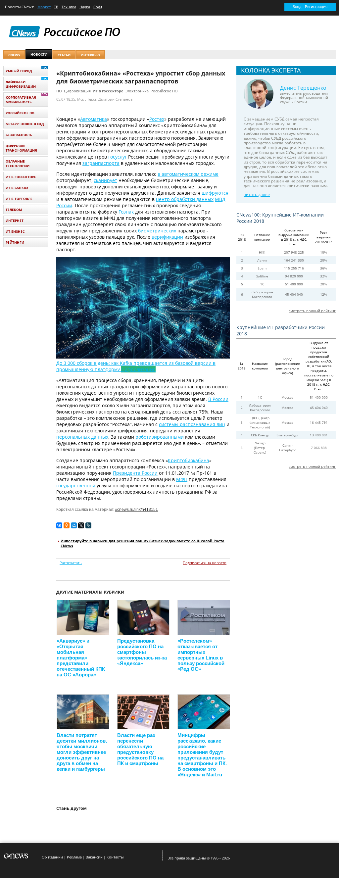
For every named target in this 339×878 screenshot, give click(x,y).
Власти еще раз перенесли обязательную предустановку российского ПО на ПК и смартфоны (140, 749)
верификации (167, 237)
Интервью (90, 55)
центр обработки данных (185, 199)
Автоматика (93, 119)
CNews (27, 6)
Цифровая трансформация (21, 148)
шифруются (215, 193)
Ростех (156, 119)
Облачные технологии (17, 163)
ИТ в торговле (19, 198)
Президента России (135, 473)
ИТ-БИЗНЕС (15, 231)
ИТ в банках (17, 187)
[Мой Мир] (74, 525)
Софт (97, 6)
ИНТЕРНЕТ (15, 220)
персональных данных (82, 437)
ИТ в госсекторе (108, 90)
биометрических (157, 230)
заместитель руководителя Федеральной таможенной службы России (304, 97)
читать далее (257, 194)
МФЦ (181, 479)
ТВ (56, 6)
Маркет (44, 6)
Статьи (64, 55)
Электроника (137, 90)
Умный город (19, 71)
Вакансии (94, 856)
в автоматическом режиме (188, 174)
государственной (75, 485)
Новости (38, 54)
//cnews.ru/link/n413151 (136, 509)
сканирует (105, 180)
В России (218, 399)
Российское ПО (164, 90)
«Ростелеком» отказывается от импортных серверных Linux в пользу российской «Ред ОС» (200, 655)
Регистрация (316, 6)
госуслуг (117, 157)
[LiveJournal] (88, 525)
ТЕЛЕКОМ (14, 209)
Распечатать (71, 562)
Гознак (126, 212)
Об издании (52, 856)
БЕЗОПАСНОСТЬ (19, 134)
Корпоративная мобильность (21, 99)
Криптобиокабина (188, 460)
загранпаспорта (101, 163)
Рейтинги (15, 242)
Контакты (115, 856)
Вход (297, 6)
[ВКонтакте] (59, 525)
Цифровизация (77, 90)
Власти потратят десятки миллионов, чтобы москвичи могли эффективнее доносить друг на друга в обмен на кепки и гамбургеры (82, 752)
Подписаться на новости (204, 562)
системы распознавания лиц (192, 424)
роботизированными (159, 437)
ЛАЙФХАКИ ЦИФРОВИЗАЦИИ (21, 84)
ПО (59, 90)
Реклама (74, 856)
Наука (84, 6)
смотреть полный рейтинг (312, 310)
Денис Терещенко (303, 87)
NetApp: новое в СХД (25, 124)
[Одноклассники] (67, 525)
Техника (69, 6)
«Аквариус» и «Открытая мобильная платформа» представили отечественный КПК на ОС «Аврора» (81, 657)
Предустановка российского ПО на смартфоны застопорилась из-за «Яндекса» (142, 652)
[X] (81, 525)
